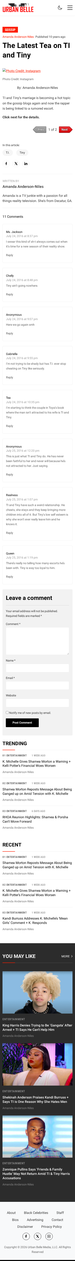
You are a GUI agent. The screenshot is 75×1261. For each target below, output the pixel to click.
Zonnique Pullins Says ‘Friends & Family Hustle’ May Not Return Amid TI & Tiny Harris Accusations (36, 1173)
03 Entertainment (14, 811)
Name (10, 660)
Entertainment (13, 1019)
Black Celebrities (36, 1213)
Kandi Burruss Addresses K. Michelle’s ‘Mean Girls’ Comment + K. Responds (35, 920)
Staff (60, 1213)
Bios (15, 1220)
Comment (13, 624)
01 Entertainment (14, 755)
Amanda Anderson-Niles (18, 37)
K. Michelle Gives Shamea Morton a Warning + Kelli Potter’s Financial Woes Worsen (36, 764)
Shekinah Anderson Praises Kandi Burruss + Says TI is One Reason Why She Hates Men (35, 1099)
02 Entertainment (14, 783)
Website (11, 695)
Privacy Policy (51, 1227)
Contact (57, 1220)
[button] (70, 8)
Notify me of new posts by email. (30, 713)
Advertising (35, 1220)
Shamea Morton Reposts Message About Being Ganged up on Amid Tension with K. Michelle (37, 865)
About (11, 1213)
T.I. (8, 152)
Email (10, 678)
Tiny (22, 152)
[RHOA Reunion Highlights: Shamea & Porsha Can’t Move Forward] (37, 819)
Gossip (10, 30)
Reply (9, 255)
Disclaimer (25, 1227)
